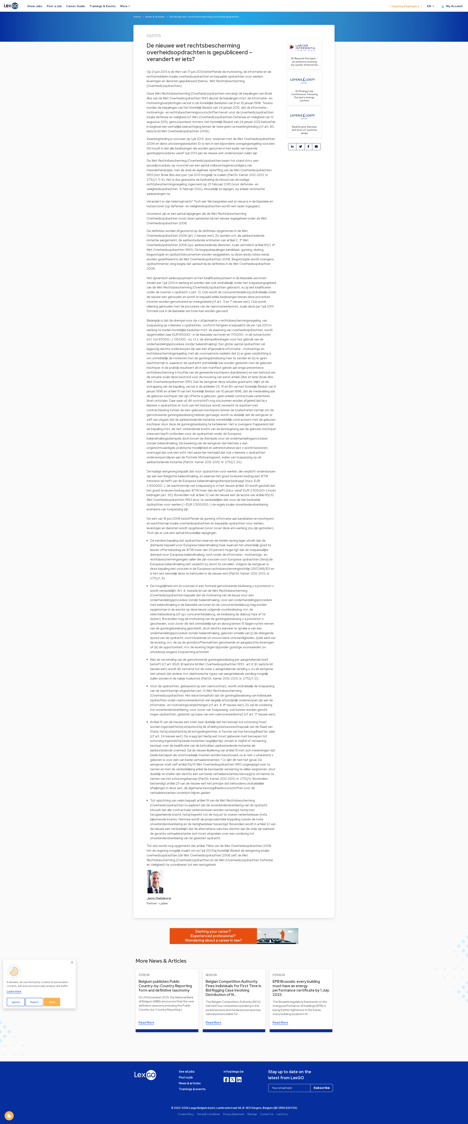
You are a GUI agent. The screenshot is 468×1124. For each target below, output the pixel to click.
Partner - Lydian (157, 903)
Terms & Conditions (208, 1114)
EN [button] (429, 6)
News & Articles (155, 16)
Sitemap (252, 1114)
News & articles (190, 1083)
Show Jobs (34, 6)
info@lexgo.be (234, 1072)
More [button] (124, 6)
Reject (34, 1002)
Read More (146, 1022)
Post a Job (54, 6)
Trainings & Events (102, 6)
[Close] (72, 962)
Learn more (14, 991)
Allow (52, 1002)
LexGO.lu (282, 1114)
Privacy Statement (233, 1114)
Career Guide (75, 6)
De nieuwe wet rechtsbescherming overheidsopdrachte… (205, 16)
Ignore (16, 1002)
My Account (454, 6)
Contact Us (266, 1114)
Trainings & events (192, 1089)
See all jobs (187, 1072)
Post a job (186, 1077)
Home (137, 16)
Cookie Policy (186, 1114)
